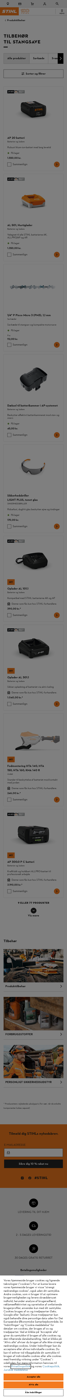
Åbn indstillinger (33, 1392)
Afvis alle (33, 1384)
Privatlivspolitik (20, 1366)
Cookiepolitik (51, 1366)
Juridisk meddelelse (16, 1370)
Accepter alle (33, 1377)
